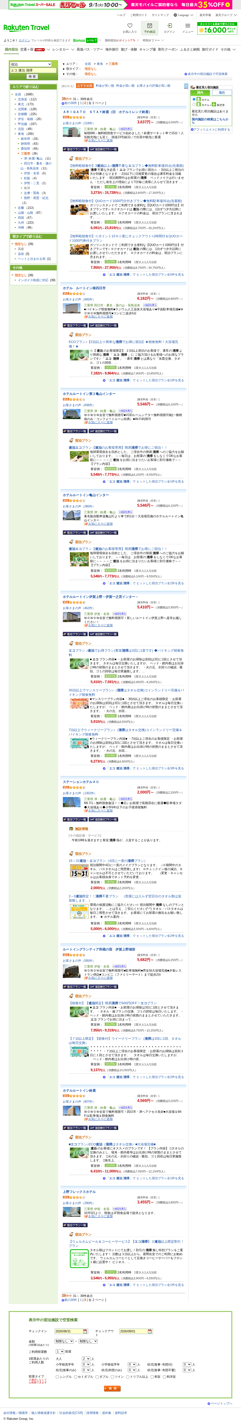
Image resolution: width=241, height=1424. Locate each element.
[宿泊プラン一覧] (75, 149)
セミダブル (85, 1376)
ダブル (103, 1376)
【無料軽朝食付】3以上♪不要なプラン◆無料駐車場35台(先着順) (126, 165)
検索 (112, 1389)
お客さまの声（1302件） (80, 793)
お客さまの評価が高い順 (153, 85)
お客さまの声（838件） (79, 405)
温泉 (21, 254)
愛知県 (25, 148)
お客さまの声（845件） (79, 299)
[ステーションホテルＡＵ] (124, 799)
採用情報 (92, 1413)
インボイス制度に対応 (33, 280)
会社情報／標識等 (15, 1413)
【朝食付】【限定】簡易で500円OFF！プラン (113, 1003)
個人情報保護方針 (43, 1413)
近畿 (21, 208)
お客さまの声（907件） (79, 1101)
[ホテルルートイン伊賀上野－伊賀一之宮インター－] (118, 614)
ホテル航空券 (213, 105)
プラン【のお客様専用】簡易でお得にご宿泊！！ (118, 447)
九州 (21, 222)
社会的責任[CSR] (71, 1413)
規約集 (106, 1413)
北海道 (22, 99)
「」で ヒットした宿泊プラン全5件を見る (145, 274)
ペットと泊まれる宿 (31, 259)
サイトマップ (160, 15)
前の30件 (70, 103)
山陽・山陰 (25, 212)
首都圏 (22, 114)
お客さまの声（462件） (79, 608)
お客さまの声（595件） (79, 960)
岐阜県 (25, 138)
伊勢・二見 (31, 183)
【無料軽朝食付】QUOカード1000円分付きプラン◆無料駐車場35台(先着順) (125, 201)
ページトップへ (221, 1403)
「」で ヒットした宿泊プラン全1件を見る (145, 380)
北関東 (22, 109)
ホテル (205, 99)
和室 (157, 1376)
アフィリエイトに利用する (211, 129)
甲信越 (22, 124)
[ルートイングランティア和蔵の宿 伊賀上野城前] (118, 967)
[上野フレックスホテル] (118, 1209)
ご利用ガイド (138, 15)
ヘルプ (121, 15)
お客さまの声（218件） (79, 123)
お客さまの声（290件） (79, 1203)
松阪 (27, 178)
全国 (88, 64)
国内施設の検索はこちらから (210, 120)
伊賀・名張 (31, 173)
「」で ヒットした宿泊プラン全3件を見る (145, 768)
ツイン (119, 1376)
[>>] (186, 86)
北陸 (21, 129)
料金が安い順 (105, 85)
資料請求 (121, 1413)
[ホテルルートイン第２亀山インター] (124, 411)
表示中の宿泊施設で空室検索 (208, 74)
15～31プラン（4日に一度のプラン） (108, 861)
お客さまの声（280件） (79, 506)
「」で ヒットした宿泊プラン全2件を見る (145, 936)
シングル (66, 1376)
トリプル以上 (139, 1376)
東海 (100, 64)
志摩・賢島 (31, 193)
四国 (21, 217)
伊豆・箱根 (25, 119)
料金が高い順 (125, 85)
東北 (21, 104)
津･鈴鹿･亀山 (33, 158)
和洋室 (171, 1376)
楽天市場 (205, 15)
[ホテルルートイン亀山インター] (124, 512)
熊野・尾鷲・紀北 (36, 198)
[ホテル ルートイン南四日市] (148, 305)
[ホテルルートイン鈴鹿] (124, 1108)
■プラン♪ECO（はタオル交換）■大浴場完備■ (112, 1144)
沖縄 (21, 227)
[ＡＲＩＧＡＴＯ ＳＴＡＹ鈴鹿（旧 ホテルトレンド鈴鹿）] (124, 129)
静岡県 (25, 143)
